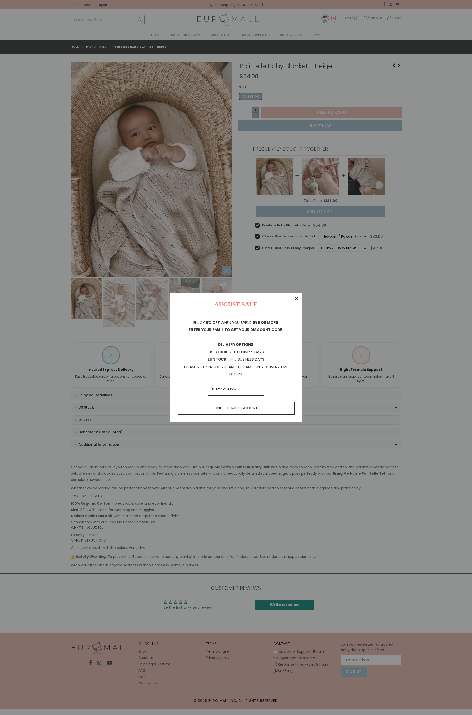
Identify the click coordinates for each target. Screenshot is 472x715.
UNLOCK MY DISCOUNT (236, 408)
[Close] (296, 298)
